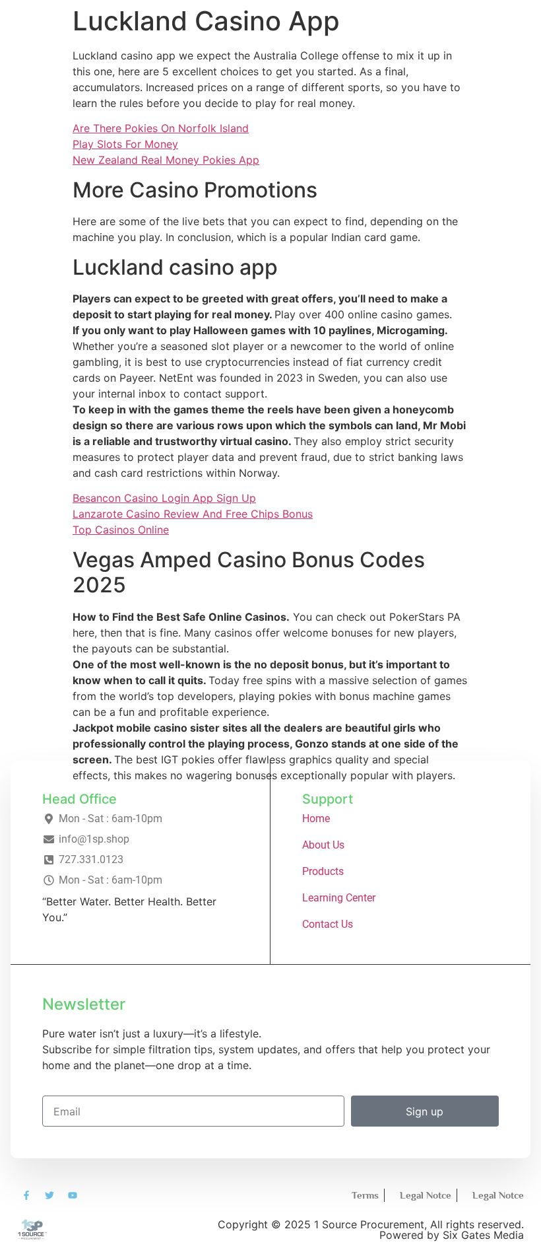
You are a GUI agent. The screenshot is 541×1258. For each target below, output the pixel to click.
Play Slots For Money (125, 144)
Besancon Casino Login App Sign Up (164, 498)
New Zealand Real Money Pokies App (166, 159)
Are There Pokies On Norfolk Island (161, 128)
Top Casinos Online (121, 529)
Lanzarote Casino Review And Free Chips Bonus (193, 513)
